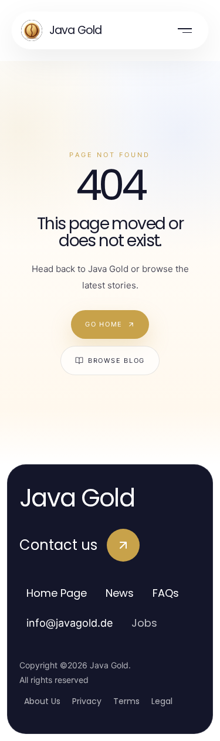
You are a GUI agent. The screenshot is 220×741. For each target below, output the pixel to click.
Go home (103, 324)
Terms (126, 701)
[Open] (185, 30)
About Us (42, 701)
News (120, 593)
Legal (161, 701)
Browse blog (116, 360)
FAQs (166, 593)
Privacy (86, 701)
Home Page (56, 593)
